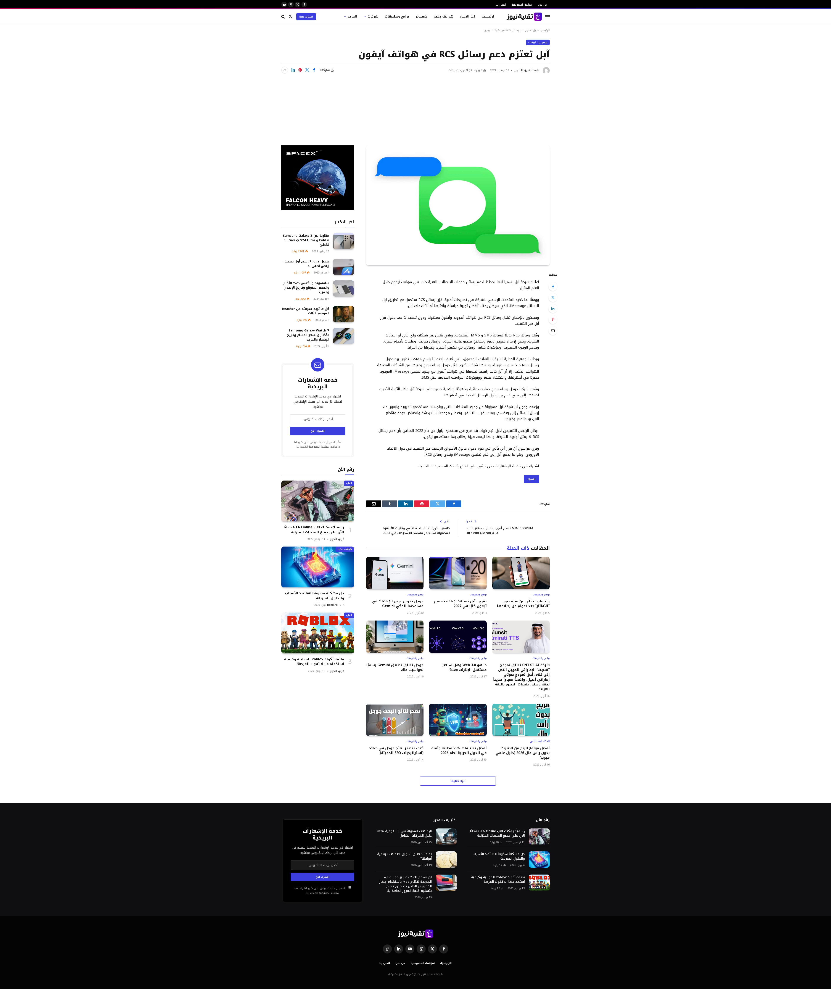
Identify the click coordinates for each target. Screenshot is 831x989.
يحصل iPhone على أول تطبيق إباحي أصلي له (306, 263)
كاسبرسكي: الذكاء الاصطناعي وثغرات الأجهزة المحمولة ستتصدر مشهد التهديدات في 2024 (416, 530)
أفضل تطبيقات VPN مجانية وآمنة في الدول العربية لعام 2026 (458, 751)
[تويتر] (553, 297)
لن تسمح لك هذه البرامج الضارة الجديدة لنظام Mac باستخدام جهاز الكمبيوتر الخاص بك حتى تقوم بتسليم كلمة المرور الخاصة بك (405, 884)
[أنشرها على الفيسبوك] (314, 70)
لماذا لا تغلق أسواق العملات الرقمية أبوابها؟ (404, 856)
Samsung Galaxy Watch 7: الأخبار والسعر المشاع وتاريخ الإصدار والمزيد (308, 335)
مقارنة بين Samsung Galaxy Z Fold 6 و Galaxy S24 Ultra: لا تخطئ (306, 240)
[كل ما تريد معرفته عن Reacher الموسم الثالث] (343, 314)
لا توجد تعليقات (458, 70)
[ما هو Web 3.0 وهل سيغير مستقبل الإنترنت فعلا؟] (457, 637)
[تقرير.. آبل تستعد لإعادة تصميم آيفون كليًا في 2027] (457, 573)
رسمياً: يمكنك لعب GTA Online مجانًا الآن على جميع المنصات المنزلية (313, 530)
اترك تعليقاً (458, 781)
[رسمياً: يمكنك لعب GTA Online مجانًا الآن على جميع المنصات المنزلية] (317, 501)
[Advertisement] (415, 106)
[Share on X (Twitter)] (307, 70)
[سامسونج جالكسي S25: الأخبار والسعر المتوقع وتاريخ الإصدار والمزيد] (343, 288)
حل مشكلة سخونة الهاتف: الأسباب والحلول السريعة (314, 596)
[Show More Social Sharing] (284, 70)
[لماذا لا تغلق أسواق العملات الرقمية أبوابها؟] (446, 859)
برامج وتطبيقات (397, 16)
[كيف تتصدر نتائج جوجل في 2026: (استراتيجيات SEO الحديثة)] (395, 720)
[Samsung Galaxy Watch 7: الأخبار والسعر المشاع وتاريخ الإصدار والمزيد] (343, 336)
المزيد (352, 16)
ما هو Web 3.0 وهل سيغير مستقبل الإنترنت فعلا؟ (464, 667)
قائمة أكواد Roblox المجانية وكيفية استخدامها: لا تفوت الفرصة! (314, 662)
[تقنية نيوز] (524, 16)
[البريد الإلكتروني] (553, 330)
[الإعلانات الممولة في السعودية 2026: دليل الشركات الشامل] (446, 836)
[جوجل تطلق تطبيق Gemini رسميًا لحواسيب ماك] (395, 637)
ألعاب (349, 483)
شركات (372, 16)
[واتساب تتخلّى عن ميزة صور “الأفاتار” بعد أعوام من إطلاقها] (521, 573)
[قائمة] (547, 16)
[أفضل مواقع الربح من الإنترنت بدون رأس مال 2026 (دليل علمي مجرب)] (521, 720)
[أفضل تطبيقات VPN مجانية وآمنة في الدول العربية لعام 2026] (457, 720)
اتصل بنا (501, 4)
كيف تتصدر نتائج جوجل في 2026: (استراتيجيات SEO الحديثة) (396, 751)
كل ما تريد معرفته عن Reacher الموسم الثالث (305, 311)
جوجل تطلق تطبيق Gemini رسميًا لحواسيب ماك (395, 667)
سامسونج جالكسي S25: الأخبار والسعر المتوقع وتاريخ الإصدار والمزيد (306, 287)
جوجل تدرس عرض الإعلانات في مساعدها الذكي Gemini (398, 604)
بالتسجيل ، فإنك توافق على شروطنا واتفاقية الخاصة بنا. (317, 444)
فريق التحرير (522, 70)
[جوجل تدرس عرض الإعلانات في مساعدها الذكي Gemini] (395, 573)
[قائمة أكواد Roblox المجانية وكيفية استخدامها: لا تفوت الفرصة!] (317, 633)
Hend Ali (332, 605)
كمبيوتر (421, 16)
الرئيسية (489, 16)
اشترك (531, 479)
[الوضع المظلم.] (290, 16)
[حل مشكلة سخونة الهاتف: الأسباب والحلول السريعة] (317, 567)
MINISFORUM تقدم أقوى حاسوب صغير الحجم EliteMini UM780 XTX (499, 530)
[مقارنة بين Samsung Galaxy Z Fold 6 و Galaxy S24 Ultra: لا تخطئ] (343, 241)
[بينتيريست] (300, 70)
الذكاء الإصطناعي (540, 741)
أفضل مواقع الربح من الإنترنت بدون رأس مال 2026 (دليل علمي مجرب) (523, 753)
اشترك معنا (306, 16)
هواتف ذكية (443, 16)
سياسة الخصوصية (522, 4)
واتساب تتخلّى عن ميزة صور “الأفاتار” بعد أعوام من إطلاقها (523, 604)
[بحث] (283, 16)
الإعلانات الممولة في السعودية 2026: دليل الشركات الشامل (403, 833)
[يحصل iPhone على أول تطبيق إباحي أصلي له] (343, 267)
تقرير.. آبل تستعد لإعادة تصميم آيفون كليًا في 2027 (460, 604)
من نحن (542, 4)
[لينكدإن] (293, 70)
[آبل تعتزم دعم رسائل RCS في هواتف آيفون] (458, 205)
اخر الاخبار (467, 16)
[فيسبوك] (553, 286)
